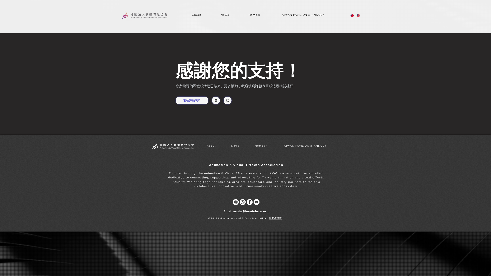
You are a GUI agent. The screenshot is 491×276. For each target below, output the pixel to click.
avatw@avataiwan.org (250, 211)
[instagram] (227, 100)
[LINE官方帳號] (236, 202)
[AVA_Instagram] (243, 202)
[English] (358, 15)
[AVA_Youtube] (257, 202)
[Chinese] (352, 15)
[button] (196, 15)
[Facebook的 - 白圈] (250, 202)
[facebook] (216, 100)
